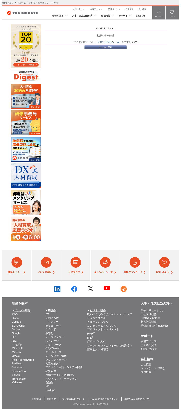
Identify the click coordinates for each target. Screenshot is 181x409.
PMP (91, 333)
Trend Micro (19, 378)
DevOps (50, 390)
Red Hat (16, 363)
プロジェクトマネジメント (103, 329)
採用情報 (129, 9)
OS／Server (52, 348)
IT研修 (52, 310)
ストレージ (52, 340)
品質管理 (50, 371)
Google (16, 333)
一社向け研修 (149, 314)
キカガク (17, 344)
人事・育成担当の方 (82, 15)
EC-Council (18, 325)
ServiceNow (19, 371)
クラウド (50, 329)
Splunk (16, 374)
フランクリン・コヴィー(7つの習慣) (109, 345)
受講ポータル (114, 9)
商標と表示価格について (136, 399)
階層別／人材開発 (97, 349)
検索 (144, 9)
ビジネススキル (96, 318)
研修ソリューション (153, 310)
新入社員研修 (149, 321)
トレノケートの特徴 (153, 368)
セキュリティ (53, 325)
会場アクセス (96, 9)
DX (47, 314)
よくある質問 (149, 345)
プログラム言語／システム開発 (64, 367)
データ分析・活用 (56, 356)
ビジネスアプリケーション (61, 378)
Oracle (16, 356)
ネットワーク (53, 344)
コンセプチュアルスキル (101, 325)
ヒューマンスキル (97, 321)
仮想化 (49, 333)
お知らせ (140, 15)
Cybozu (16, 321)
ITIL (90, 337)
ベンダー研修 (22, 310)
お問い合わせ (78, 9)
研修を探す (58, 15)
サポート (123, 15)
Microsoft (17, 348)
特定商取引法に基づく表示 (104, 399)
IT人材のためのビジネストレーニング (109, 314)
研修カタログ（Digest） (155, 325)
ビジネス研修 (98, 310)
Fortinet (16, 329)
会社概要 (146, 364)
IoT (47, 386)
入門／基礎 (52, 318)
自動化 (49, 382)
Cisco (15, 318)
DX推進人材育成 (150, 318)
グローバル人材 (96, 341)
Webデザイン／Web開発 (60, 374)
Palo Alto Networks (23, 359)
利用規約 (51, 399)
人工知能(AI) (52, 363)
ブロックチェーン (56, 359)
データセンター (54, 337)
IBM (14, 340)
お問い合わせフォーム (108, 41)
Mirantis (16, 352)
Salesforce (18, 367)
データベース (53, 352)
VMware (17, 382)
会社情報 (105, 15)
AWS (15, 314)
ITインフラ (51, 321)
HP (14, 337)
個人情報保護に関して (73, 399)
